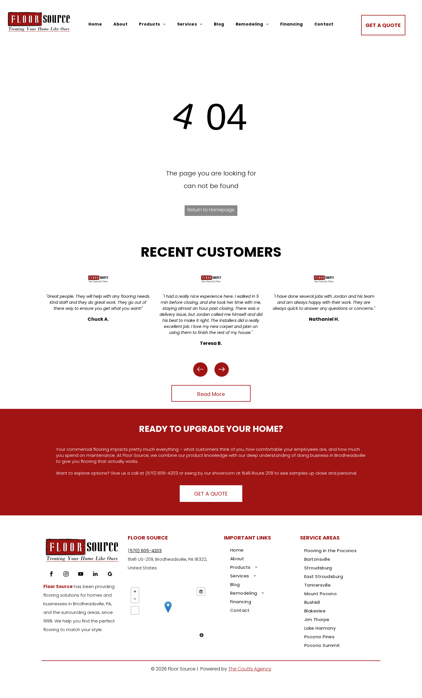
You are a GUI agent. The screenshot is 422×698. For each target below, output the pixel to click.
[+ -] (168, 613)
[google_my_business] (110, 574)
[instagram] (66, 574)
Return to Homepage (211, 209)
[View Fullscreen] (135, 610)
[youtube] (81, 574)
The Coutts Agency (249, 669)
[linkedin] (95, 574)
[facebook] (51, 574)
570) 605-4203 (146, 551)
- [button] (135, 599)
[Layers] (201, 591)
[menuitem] (95, 24)
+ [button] (135, 591)
